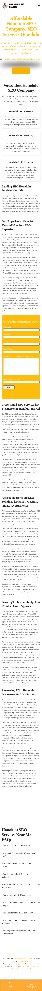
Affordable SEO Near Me (23, 958)
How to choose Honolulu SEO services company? (18, 903)
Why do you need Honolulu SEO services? (16, 865)
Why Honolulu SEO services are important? (16, 886)
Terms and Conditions (30, 966)
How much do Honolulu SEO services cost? (18, 854)
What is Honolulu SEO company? (16, 895)
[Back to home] (13, 5)
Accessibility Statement (15, 969)
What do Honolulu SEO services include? (16, 875)
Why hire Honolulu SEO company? (17, 913)
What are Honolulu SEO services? (16, 846)
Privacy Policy (30, 969)
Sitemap (27, 961)
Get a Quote (21, 71)
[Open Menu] (39, 5)
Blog (21, 961)
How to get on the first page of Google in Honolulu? (18, 921)
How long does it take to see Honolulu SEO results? (18, 932)
